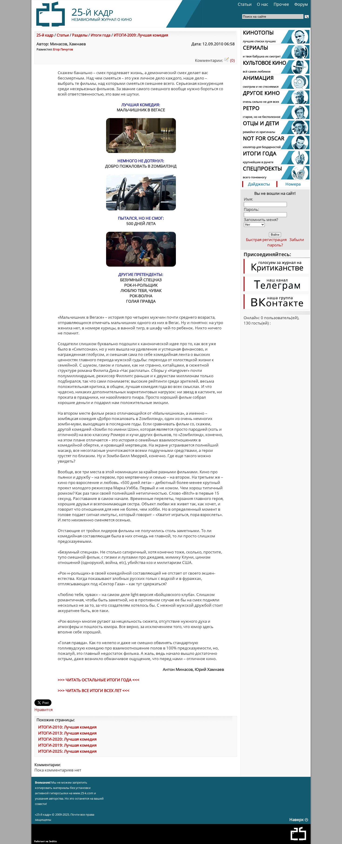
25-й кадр (45, 35)
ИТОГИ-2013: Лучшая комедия (67, 733)
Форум (301, 4)
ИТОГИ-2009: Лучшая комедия (141, 35)
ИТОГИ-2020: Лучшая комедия (67, 739)
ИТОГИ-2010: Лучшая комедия (67, 727)
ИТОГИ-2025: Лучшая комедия (67, 751)
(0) (232, 60)
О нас (262, 4)
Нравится (43, 709)
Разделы (79, 35)
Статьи (244, 4)
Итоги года (101, 35)
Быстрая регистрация (266, 239)
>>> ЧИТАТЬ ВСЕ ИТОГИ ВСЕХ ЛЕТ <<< (93, 690)
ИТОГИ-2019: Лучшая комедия (67, 745)
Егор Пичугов (63, 49)
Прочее (281, 4)
